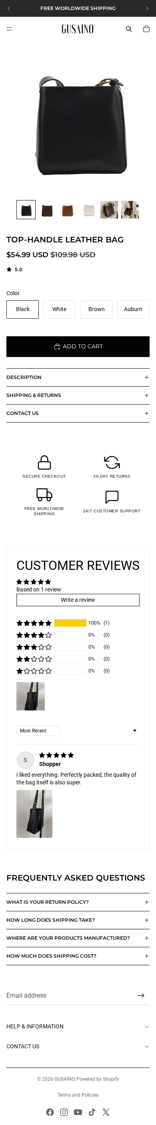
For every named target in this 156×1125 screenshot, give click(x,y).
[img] (56, 755)
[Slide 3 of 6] (67, 209)
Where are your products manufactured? (68, 938)
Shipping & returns (33, 395)
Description (24, 377)
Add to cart (83, 346)
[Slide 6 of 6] (130, 209)
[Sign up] (141, 996)
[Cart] (146, 29)
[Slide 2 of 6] (47, 209)
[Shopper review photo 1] (34, 814)
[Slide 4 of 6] (88, 209)
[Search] (129, 29)
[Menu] (9, 29)
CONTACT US (22, 413)
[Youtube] (78, 1112)
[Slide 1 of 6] (26, 209)
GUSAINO (64, 1079)
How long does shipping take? (50, 920)
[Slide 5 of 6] (109, 209)
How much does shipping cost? (51, 956)
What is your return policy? (47, 902)
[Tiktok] (92, 1112)
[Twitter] (106, 1112)
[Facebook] (50, 1112)
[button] (34, 623)
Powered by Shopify (97, 1079)
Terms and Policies (78, 1095)
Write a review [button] (78, 600)
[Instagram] (64, 1112)
